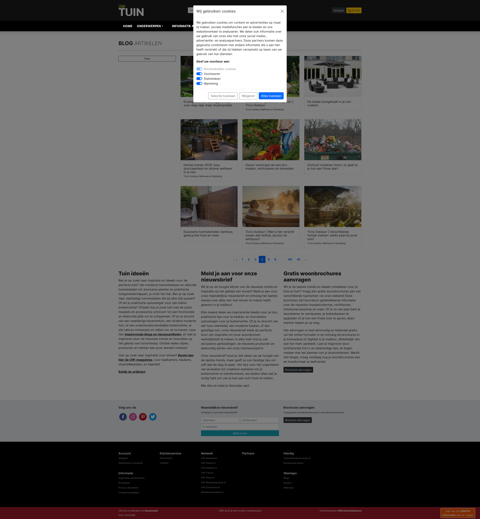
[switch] (199, 73)
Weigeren (248, 96)
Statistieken (212, 78)
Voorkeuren (212, 74)
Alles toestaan (271, 96)
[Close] (282, 11)
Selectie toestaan (223, 96)
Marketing (211, 83)
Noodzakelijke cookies (220, 69)
